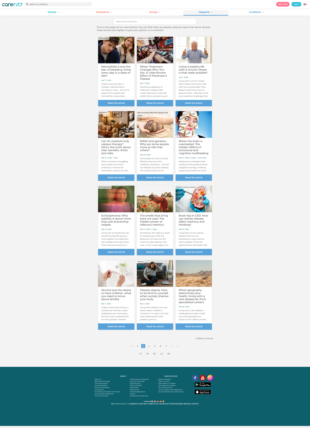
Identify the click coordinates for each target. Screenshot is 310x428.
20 (147, 353)
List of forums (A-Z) (165, 387)
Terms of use (134, 390)
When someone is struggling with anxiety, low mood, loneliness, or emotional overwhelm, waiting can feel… (115, 166)
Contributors (99, 390)
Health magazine (164, 379)
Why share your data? (102, 381)
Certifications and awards (139, 379)
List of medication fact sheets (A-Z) (170, 392)
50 (168, 353)
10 (141, 353)
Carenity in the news (137, 381)
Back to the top (205, 338)
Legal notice (134, 387)
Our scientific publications (104, 394)
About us (98, 379)
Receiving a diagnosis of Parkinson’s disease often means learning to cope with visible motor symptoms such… (154, 91)
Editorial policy (135, 383)
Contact (133, 394)
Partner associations (102, 387)
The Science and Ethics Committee (107, 392)
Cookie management (137, 392)
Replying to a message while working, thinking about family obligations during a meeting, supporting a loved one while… (193, 166)
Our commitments (101, 396)
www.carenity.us (122, 404)
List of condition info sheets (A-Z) (170, 390)
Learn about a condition (167, 383)
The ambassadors (101, 385)
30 (154, 353)
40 (161, 353)
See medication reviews (166, 385)
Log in (296, 4)
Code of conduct (136, 385)
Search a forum (164, 381)
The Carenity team (101, 383)
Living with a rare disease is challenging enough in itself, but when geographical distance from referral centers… (193, 315)
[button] (53, 13)
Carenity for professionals (139, 396)
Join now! (282, 4)
